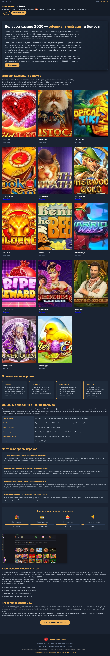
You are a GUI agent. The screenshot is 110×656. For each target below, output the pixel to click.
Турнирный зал (82, 9)
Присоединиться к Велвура (55, 622)
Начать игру (12, 65)
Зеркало (74, 652)
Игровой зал (61, 9)
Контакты (71, 9)
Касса (14, 9)
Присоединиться (18, 12)
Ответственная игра (63, 652)
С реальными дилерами (27, 9)
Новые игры (6, 9)
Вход (97, 1)
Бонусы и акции (45, 9)
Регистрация (104, 1)
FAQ (54, 9)
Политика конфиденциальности (44, 652)
